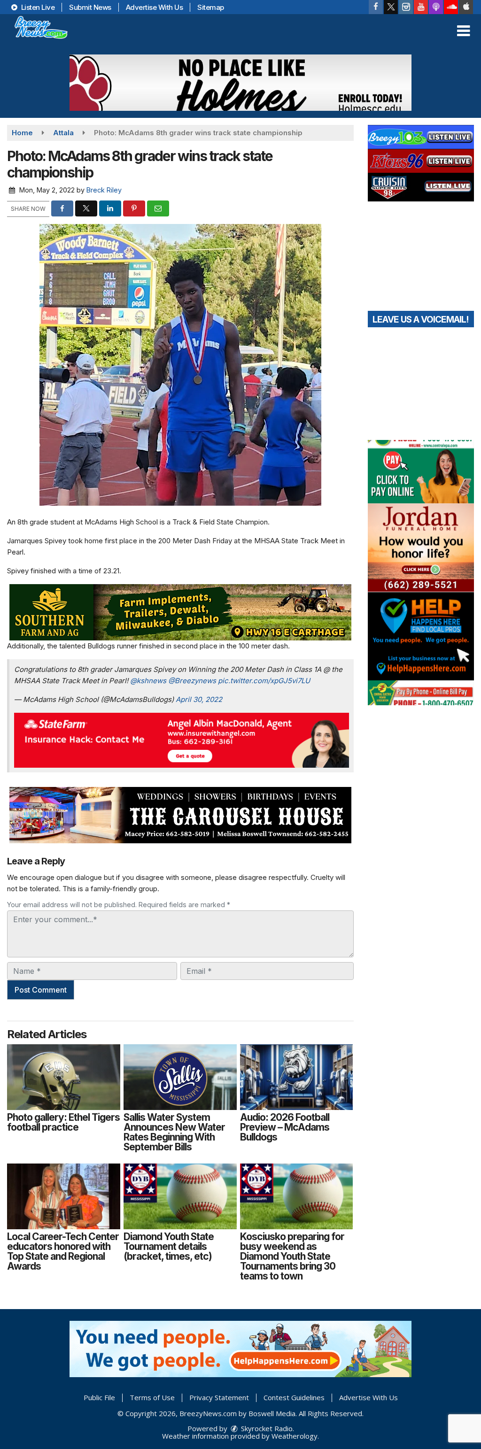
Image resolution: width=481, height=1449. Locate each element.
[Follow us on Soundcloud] (451, 7)
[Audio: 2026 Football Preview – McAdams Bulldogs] (296, 1077)
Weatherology (295, 1436)
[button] (463, 31)
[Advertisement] (240, 82)
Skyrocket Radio (266, 1428)
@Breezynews (192, 680)
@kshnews (148, 680)
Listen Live (36, 7)
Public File (99, 1397)
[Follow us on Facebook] (376, 7)
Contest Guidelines (294, 1397)
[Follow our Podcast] (436, 7)
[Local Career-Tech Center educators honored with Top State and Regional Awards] (63, 1196)
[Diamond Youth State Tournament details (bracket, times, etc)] (180, 1196)
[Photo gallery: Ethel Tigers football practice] (63, 1077)
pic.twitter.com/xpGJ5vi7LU (264, 680)
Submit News (90, 7)
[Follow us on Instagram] (406, 7)
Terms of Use (152, 1397)
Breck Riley (104, 190)
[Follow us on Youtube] (421, 7)
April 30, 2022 (199, 699)
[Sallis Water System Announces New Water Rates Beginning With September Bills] (180, 1077)
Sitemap (210, 7)
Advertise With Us (154, 7)
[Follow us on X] (391, 7)
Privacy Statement (219, 1397)
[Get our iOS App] (466, 7)
